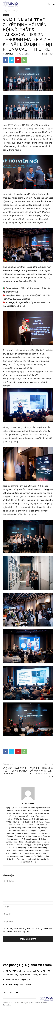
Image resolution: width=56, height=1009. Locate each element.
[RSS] (11, 993)
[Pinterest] (18, 60)
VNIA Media (10, 54)
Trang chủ (6, 11)
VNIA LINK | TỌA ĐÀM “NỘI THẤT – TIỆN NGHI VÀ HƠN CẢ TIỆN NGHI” (15, 771)
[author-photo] (28, 800)
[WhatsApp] (24, 60)
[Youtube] (17, 993)
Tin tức (15, 11)
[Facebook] (5, 60)
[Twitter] (11, 60)
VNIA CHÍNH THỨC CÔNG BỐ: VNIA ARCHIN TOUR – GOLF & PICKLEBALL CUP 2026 (41, 772)
